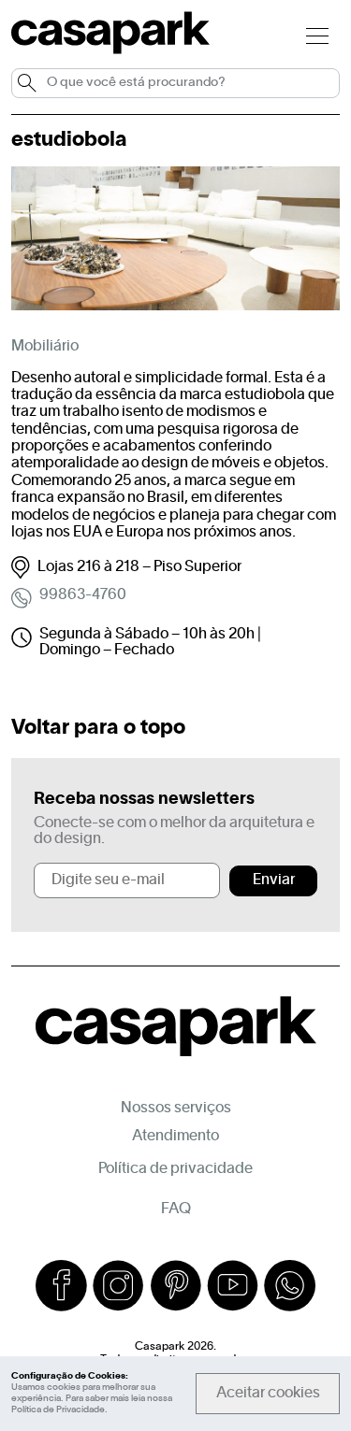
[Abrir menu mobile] (317, 35)
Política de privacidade (175, 1169)
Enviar (274, 880)
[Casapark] (110, 50)
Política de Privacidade (58, 1410)
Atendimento (175, 1136)
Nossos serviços (176, 1108)
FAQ (176, 1209)
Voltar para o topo (98, 728)
